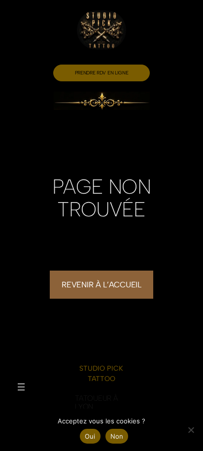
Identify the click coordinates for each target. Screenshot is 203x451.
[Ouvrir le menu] (21, 387)
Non (117, 436)
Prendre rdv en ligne (102, 72)
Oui (90, 436)
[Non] (191, 430)
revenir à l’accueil (101, 284)
